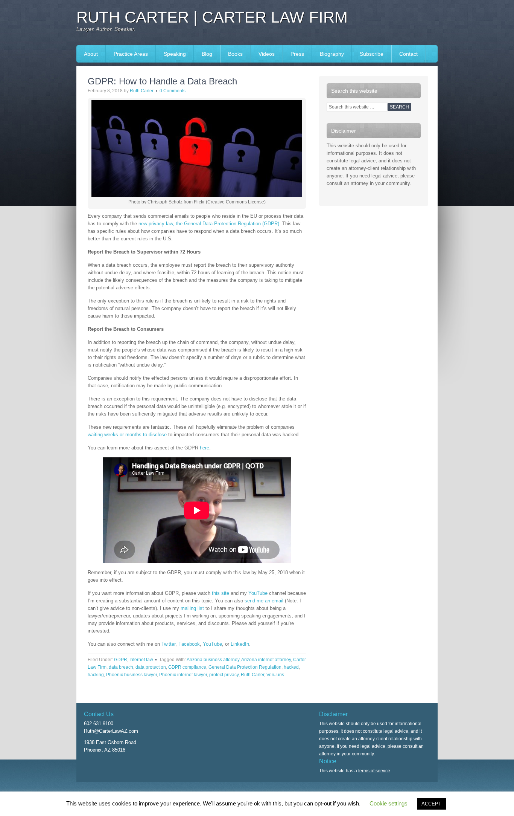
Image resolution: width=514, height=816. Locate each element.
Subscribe (371, 54)
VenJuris (275, 674)
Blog (207, 54)
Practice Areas (131, 54)
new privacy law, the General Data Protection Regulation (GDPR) (208, 223)
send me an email (264, 601)
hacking (96, 674)
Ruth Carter (142, 90)
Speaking (171, 54)
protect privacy (224, 674)
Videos (267, 54)
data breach (121, 667)
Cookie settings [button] (389, 803)
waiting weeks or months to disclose (127, 434)
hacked (291, 667)
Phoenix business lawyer (131, 674)
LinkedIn (240, 644)
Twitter (168, 644)
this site (220, 593)
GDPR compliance (187, 667)
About (91, 54)
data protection (150, 667)
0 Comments (173, 90)
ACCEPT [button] (431, 804)
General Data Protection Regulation (244, 667)
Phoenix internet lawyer (183, 674)
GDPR (120, 659)
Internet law (141, 659)
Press (293, 54)
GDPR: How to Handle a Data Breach (162, 81)
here (204, 448)
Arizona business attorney (213, 659)
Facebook (189, 644)
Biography (332, 54)
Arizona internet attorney (266, 659)
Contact (408, 54)
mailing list (192, 608)
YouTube (258, 593)
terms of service (374, 770)
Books (232, 54)
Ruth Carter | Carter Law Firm (212, 17)
